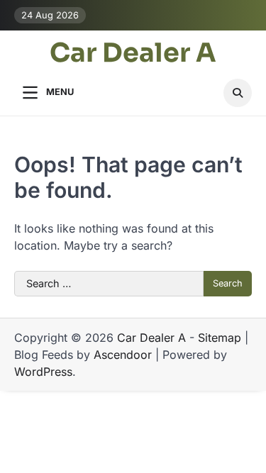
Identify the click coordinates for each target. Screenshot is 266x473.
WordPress (43, 372)
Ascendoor (123, 354)
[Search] (237, 93)
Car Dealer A (133, 53)
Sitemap (219, 337)
